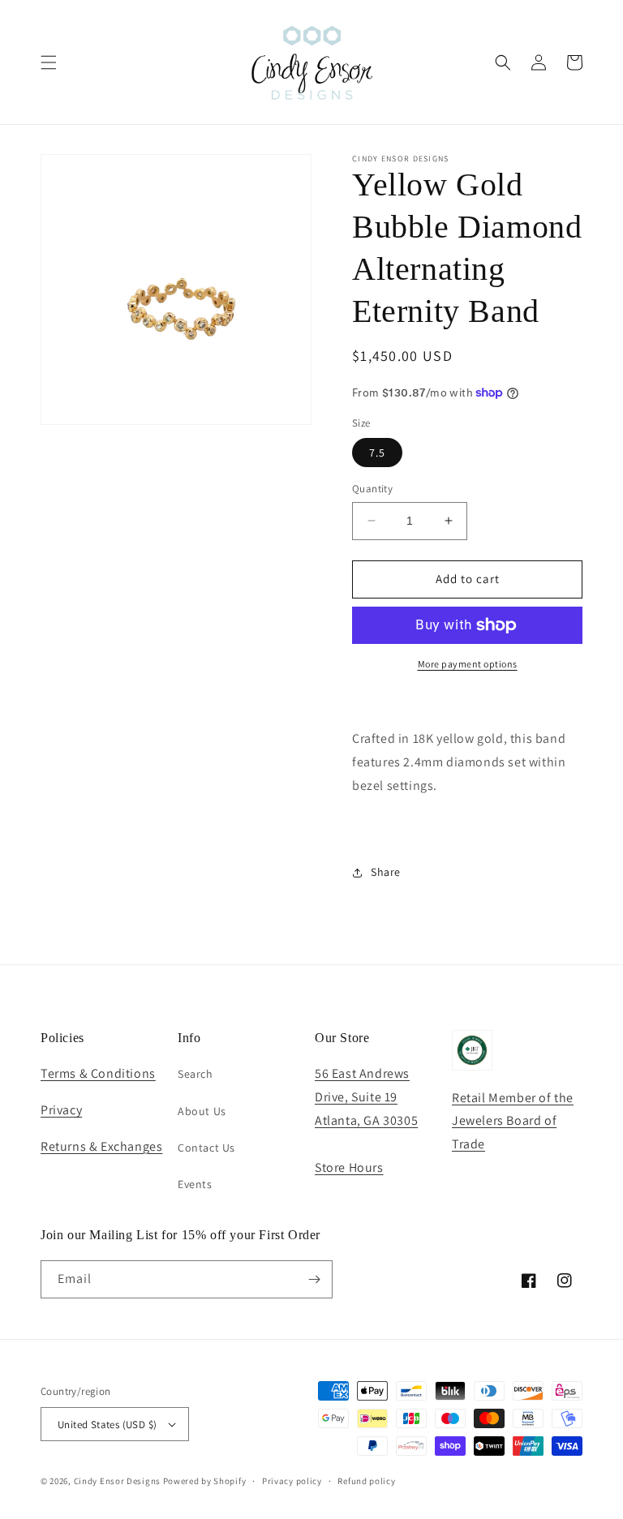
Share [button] (386, 872)
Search (195, 1073)
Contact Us (206, 1147)
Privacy (61, 1109)
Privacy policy (292, 1481)
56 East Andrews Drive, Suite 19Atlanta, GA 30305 (366, 1097)
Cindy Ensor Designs (117, 1481)
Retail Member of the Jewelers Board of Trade (513, 1121)
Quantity (372, 489)
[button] (49, 62)
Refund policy (366, 1481)
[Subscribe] (314, 1279)
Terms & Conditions (98, 1073)
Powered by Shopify (205, 1481)
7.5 (377, 452)
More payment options (468, 664)
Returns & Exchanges (101, 1146)
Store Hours (349, 1167)
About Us (202, 1111)
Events (195, 1184)
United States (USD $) (107, 1424)
